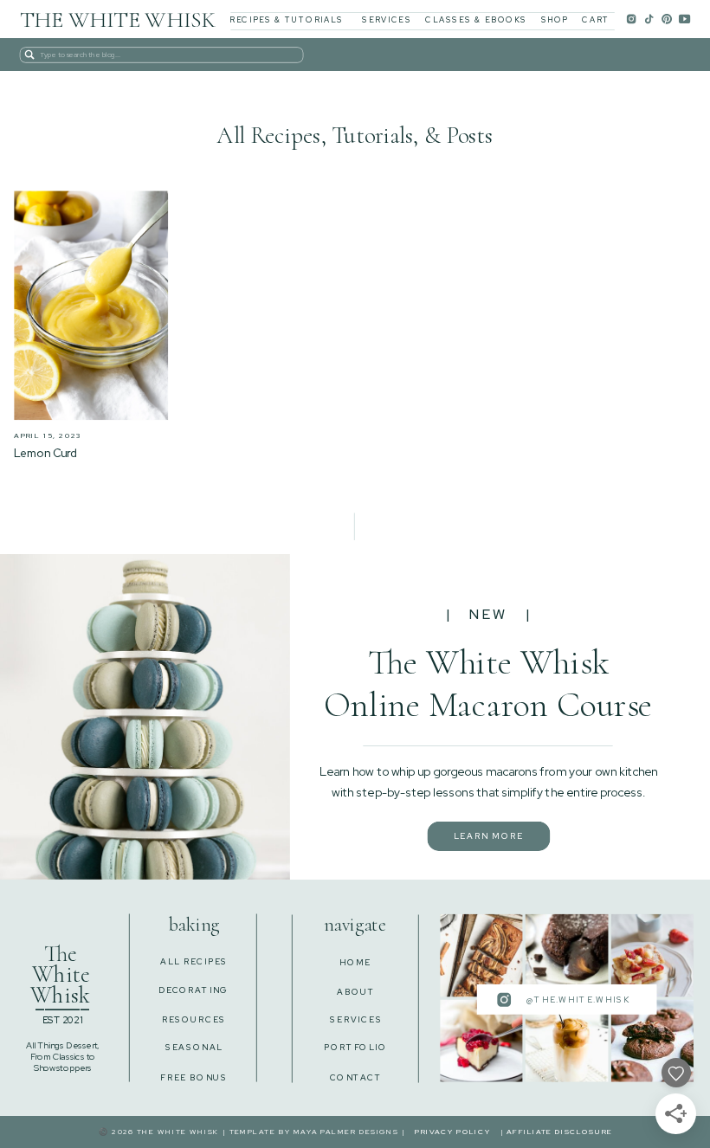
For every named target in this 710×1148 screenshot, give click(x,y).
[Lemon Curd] (91, 305)
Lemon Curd (45, 453)
